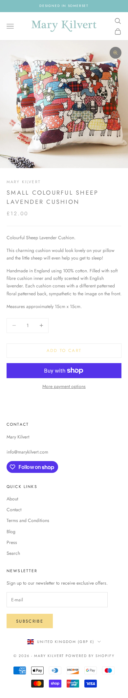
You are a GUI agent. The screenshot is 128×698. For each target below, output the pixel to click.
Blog (11, 531)
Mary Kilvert (24, 182)
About (12, 498)
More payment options (64, 386)
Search (13, 553)
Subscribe (29, 621)
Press (12, 542)
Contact (14, 509)
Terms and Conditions (28, 520)
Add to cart (64, 350)
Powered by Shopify (90, 655)
